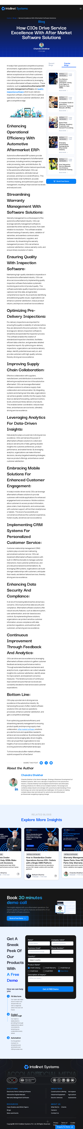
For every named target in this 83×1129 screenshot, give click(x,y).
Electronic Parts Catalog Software (19, 1091)
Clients (63, 1107)
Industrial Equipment (58, 1094)
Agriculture (72, 1094)
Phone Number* (57, 948)
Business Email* (34, 948)
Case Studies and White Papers (18, 1107)
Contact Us (55, 1113)
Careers (54, 1110)
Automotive (72, 1097)
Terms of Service (64, 1124)
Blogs (15, 18)
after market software (26, 729)
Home (9, 18)
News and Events (12, 1113)
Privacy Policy (55, 1124)
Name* (30, 940)
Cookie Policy (72, 1124)
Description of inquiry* (37, 974)
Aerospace (72, 1091)
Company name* (58, 940)
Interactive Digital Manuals (16, 1094)
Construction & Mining (58, 1091)
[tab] (53, 64)
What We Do (55, 1107)
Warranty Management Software (18, 1097)
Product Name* (34, 965)
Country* (31, 956)
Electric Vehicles (57, 1097)
